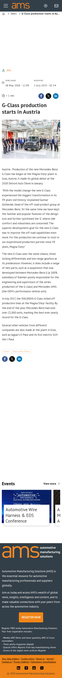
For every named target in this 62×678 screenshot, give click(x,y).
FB (27, 668)
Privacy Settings (21, 661)
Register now (31, 617)
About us (40, 658)
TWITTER (42, 668)
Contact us (7, 661)
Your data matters (10, 658)
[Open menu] (6, 6)
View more (49, 483)
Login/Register (46, 6)
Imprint (49, 658)
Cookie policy (28, 658)
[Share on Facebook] (41, 96)
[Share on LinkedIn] (56, 96)
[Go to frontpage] (21, 5)
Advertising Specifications (43, 661)
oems (6, 351)
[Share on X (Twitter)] (48, 96)
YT (34, 668)
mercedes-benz (21, 351)
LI (19, 668)
